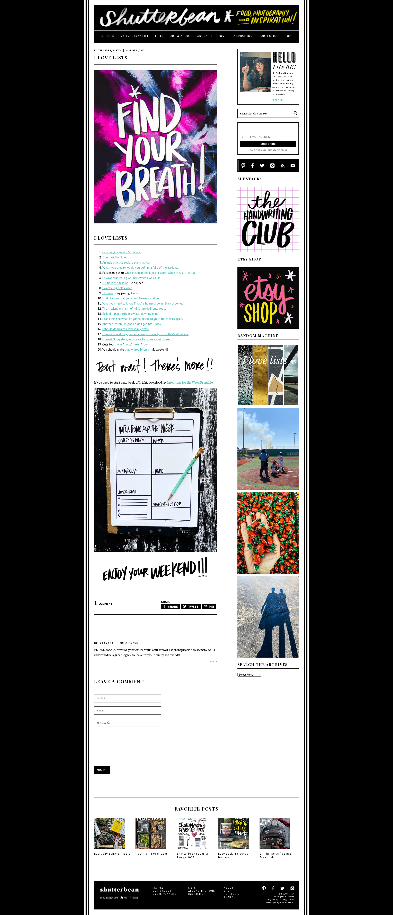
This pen (107, 293)
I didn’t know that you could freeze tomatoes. (131, 298)
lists (159, 36)
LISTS (117, 50)
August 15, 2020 (129, 642)
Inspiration (243, 36)
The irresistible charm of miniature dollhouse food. (134, 308)
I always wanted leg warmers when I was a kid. (131, 278)
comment (103, 604)
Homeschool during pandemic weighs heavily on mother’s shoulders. (145, 334)
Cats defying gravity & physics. (121, 252)
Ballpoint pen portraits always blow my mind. (130, 314)
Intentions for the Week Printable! (190, 382)
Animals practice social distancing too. (126, 262)
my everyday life (135, 36)
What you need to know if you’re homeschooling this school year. (143, 303)
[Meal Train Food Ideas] (151, 849)
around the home (212, 36)
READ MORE (278, 100)
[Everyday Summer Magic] (109, 849)
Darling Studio (286, 899)
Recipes (108, 36)
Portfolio (268, 36)
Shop (287, 36)
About (229, 887)
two (127, 344)
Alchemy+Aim (287, 902)
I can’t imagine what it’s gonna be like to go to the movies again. (142, 319)
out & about (180, 36)
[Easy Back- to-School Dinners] (233, 849)
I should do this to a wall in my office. (125, 329)
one (119, 344)
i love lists (102, 50)
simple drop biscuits (137, 349)
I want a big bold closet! (117, 288)
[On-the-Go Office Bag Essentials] (275, 849)
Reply (213, 662)
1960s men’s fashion (115, 283)
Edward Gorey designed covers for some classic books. (136, 339)
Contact (230, 896)
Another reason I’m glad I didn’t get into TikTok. (132, 324)
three (136, 344)
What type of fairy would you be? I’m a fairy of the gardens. (140, 267)
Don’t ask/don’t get (114, 257)
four (145, 344)
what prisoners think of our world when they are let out (160, 273)
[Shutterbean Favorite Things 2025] (192, 849)
